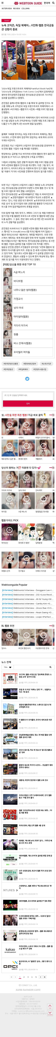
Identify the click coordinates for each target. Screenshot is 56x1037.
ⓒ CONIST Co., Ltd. (28, 985)
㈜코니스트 (28, 997)
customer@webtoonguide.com (31, 1011)
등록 (28, 404)
